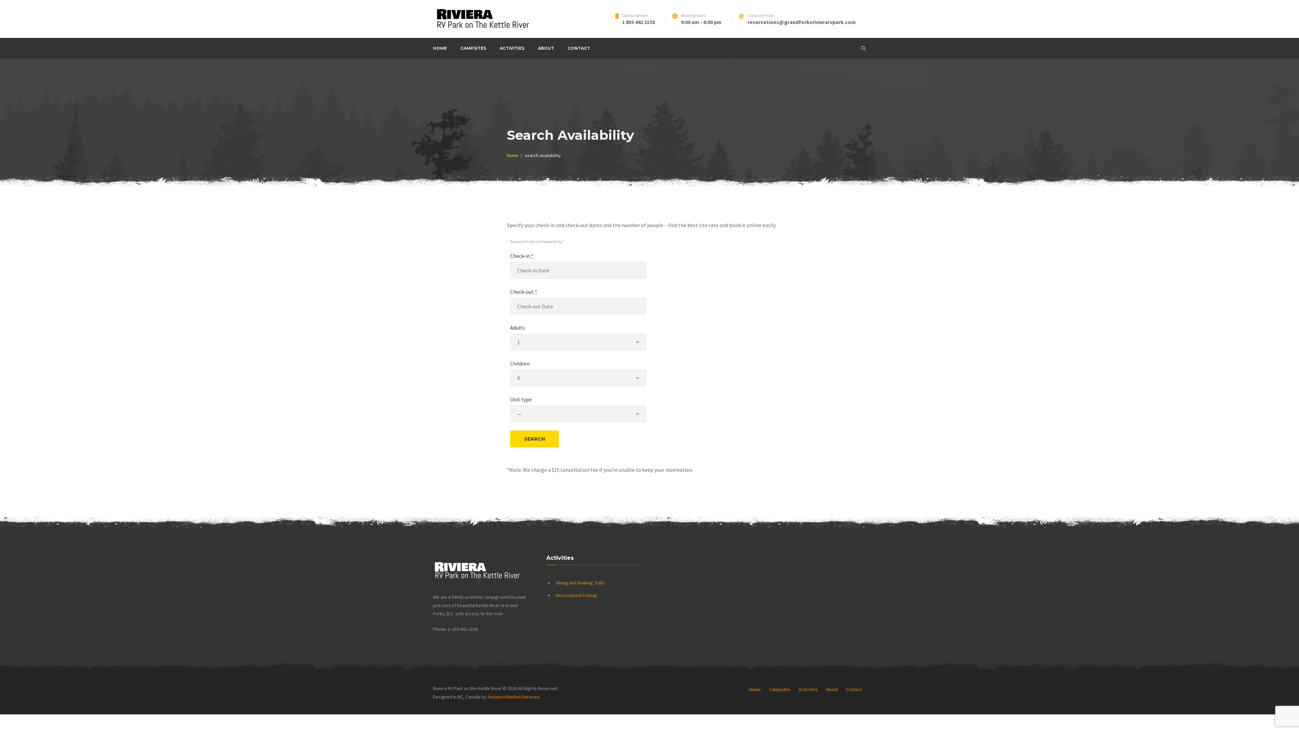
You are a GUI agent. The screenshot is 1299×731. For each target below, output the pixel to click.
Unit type (521, 399)
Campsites (473, 48)
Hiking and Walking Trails (580, 583)
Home (440, 48)
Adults (517, 327)
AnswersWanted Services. (514, 697)
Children (520, 363)
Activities (512, 48)
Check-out (523, 291)
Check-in (521, 255)
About (546, 48)
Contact (579, 48)
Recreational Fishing (576, 595)
